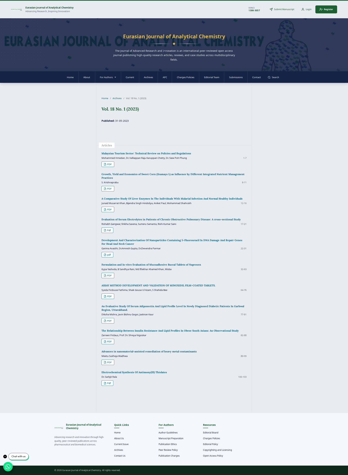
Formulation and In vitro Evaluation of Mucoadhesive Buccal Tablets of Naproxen (151, 264)
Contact (256, 77)
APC (165, 77)
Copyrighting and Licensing (217, 449)
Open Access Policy (213, 455)
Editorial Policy (210, 444)
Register (328, 9)
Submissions (236, 77)
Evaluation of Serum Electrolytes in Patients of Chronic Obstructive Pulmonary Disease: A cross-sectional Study (171, 219)
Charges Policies (185, 77)
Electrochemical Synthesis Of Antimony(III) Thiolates (134, 372)
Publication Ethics (168, 444)
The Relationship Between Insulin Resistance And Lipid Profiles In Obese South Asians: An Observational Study (170, 330)
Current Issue (121, 444)
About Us (119, 438)
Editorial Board (210, 432)
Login (309, 9)
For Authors (106, 77)
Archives (148, 77)
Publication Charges (169, 455)
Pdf (109, 230)
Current (130, 77)
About (86, 77)
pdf (109, 254)
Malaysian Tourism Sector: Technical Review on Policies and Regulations (146, 153)
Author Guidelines (168, 432)
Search (275, 77)
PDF (109, 164)
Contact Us (119, 455)
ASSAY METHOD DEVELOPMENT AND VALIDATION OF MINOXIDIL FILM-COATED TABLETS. (158, 285)
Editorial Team (211, 77)
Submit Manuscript (284, 9)
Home (70, 77)
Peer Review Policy (168, 449)
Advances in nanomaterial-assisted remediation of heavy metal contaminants (149, 351)
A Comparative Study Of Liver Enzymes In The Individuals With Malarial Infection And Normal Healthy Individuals (172, 198)
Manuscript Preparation (171, 438)
